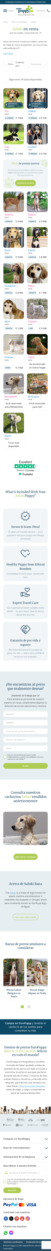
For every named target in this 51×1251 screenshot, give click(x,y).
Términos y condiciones (13, 1242)
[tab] (22, 1006)
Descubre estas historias (32, 1086)
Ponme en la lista (25, 183)
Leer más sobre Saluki (25, 917)
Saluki (13, 892)
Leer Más (8, 53)
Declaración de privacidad (37, 1242)
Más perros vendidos (25, 856)
